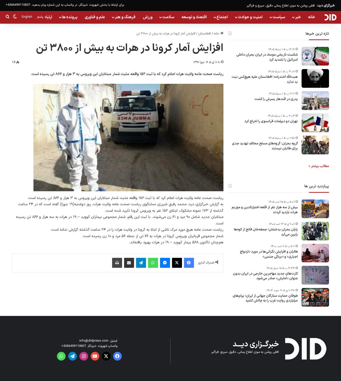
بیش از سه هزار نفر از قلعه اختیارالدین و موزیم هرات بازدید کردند (265, 210)
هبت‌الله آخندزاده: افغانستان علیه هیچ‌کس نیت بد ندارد (265, 79)
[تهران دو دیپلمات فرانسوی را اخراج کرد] (315, 122)
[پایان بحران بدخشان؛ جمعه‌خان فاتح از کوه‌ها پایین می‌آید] (315, 231)
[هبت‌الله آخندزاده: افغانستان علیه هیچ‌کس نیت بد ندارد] (315, 78)
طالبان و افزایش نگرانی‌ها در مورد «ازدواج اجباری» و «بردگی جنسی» (269, 254)
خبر (298, 17)
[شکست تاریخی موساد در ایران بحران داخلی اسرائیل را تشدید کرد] (315, 56)
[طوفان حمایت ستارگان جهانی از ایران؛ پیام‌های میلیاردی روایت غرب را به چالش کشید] (315, 297)
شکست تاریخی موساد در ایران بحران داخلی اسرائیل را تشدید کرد (267, 57)
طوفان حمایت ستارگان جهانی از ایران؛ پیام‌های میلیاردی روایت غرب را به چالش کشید (265, 298)
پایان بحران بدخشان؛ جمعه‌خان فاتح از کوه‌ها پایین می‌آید (266, 232)
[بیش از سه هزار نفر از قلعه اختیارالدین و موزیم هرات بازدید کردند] (315, 208)
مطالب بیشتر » (319, 166)
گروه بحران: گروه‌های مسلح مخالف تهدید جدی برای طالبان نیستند (265, 146)
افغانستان (204, 33)
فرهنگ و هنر (125, 17)
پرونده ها (69, 17)
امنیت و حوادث (250, 17)
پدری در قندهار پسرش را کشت (276, 99)
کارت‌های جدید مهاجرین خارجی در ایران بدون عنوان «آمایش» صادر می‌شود (265, 276)
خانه (311, 17)
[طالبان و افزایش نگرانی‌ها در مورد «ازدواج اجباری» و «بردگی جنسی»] (315, 253)
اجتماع (222, 17)
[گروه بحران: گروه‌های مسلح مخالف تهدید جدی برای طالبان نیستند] (315, 145)
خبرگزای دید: (326, 5)
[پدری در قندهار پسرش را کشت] (315, 100)
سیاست (279, 17)
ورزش (148, 17)
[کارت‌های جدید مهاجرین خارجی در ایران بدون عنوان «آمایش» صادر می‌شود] (315, 275)
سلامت (168, 17)
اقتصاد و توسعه (194, 17)
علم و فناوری (95, 17)
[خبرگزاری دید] (330, 17)
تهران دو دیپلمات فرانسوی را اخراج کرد (271, 121)
